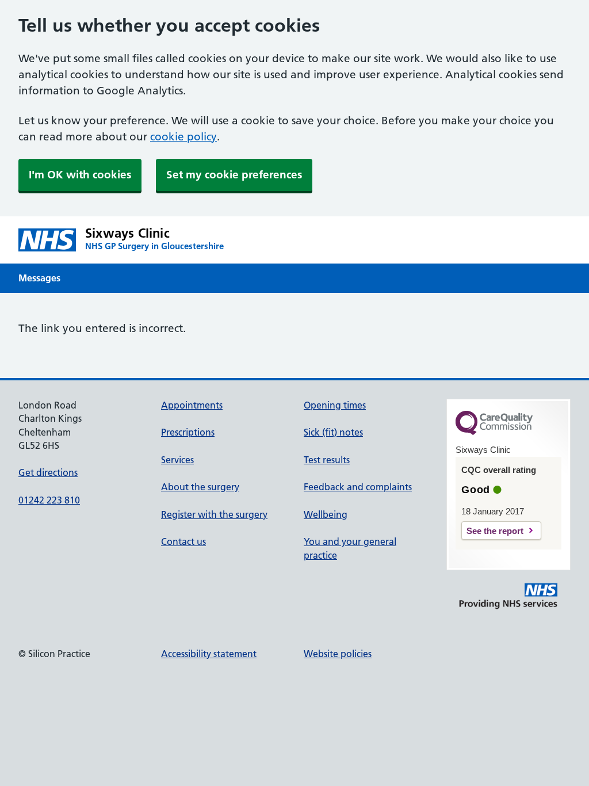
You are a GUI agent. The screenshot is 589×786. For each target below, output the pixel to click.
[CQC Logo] (494, 432)
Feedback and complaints (358, 487)
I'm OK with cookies (80, 174)
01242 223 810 (49, 500)
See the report (494, 531)
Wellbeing (325, 514)
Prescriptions (188, 432)
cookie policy (183, 136)
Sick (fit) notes (333, 432)
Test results (327, 460)
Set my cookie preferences (234, 174)
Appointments (192, 405)
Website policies (338, 653)
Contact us (183, 541)
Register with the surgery (214, 514)
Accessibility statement (209, 653)
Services (177, 460)
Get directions (48, 472)
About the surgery (200, 487)
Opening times (335, 405)
